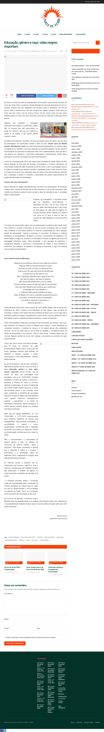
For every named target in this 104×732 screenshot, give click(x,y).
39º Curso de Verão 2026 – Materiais (85, 324)
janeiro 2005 (76, 254)
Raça (28, 540)
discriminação (49, 537)
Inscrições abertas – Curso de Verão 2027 (86, 65)
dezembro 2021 (77, 188)
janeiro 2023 (76, 176)
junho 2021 (75, 194)
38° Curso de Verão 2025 (12, 563)
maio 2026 (75, 143)
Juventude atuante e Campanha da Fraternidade (55, 569)
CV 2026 (27, 34)
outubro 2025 (76, 155)
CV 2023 (53, 34)
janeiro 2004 (76, 257)
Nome (7, 619)
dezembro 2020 (77, 206)
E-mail (7, 628)
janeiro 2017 (76, 224)
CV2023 (40, 537)
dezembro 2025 (77, 152)
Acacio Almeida (14, 537)
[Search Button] (98, 43)
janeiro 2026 (76, 149)
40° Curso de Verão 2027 (80, 328)
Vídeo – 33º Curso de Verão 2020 (83, 355)
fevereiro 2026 (76, 146)
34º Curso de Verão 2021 (81, 281)
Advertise (79, 722)
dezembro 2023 (77, 167)
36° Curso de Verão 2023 (26, 51)
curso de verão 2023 (28, 537)
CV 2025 (36, 34)
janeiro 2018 (76, 221)
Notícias (37, 51)
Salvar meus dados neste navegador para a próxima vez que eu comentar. (31, 637)
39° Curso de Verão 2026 (80, 316)
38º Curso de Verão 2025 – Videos (84, 312)
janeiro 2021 (76, 203)
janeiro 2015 (76, 230)
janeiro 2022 (76, 185)
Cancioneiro (76, 332)
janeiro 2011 (76, 245)
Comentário (9, 594)
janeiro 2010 (76, 248)
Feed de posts (76, 390)
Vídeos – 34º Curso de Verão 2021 (84, 363)
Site (38, 628)
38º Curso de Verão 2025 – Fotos (84, 308)
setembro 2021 (77, 191)
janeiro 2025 (76, 158)
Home (19, 34)
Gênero (21, 540)
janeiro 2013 (76, 236)
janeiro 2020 (76, 215)
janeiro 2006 (76, 251)
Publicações (80, 34)
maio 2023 (75, 173)
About (72, 722)
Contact (97, 722)
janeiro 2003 (76, 260)
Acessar (74, 387)
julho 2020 (75, 209)
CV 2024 (44, 34)
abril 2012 (75, 239)
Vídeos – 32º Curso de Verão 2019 (84, 359)
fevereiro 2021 (76, 200)
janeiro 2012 (76, 242)
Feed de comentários (79, 393)
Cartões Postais (78, 336)
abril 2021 (75, 197)
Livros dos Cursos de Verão (82, 339)
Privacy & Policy (88, 722)
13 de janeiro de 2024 (33, 572)
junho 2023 (75, 170)
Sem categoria (77, 351)
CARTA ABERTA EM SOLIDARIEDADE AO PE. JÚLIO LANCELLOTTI (85, 107)
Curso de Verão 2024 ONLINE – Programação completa (85, 118)
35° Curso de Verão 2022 (80, 285)
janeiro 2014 (76, 233)
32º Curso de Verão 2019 (81, 273)
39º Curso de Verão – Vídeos (82, 320)
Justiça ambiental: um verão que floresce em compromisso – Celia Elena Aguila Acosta (85, 71)
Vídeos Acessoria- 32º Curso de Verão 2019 (83, 372)
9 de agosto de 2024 (11, 572)
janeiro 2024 (76, 164)
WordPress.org (77, 396)
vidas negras (44, 540)
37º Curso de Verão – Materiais (83, 293)
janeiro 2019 (76, 218)
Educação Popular (11, 540)
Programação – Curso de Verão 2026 (83, 114)
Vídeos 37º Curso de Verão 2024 (83, 367)
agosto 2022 (76, 182)
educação (60, 537)
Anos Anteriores (65, 34)
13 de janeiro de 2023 (10, 51)
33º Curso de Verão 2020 (81, 277)
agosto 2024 (76, 161)
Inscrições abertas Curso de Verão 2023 (84, 129)
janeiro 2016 (76, 227)
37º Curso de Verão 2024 (34, 563)
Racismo (35, 540)
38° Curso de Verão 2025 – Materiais (85, 304)
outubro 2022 (76, 179)
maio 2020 (75, 212)
